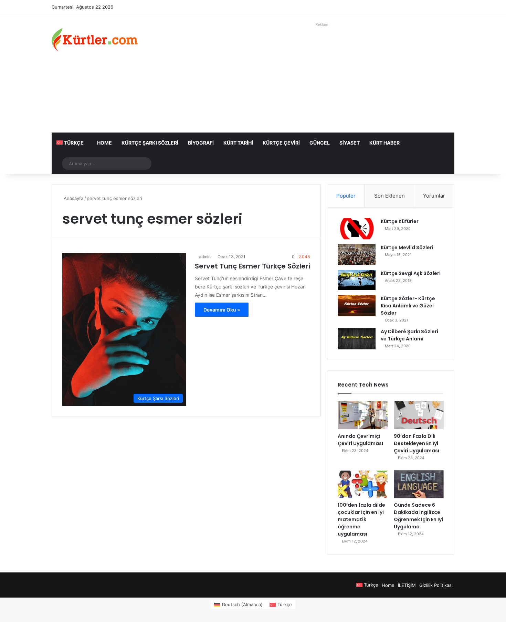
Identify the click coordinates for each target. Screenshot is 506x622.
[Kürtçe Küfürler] (357, 228)
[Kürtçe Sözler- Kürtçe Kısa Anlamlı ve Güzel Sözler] (357, 305)
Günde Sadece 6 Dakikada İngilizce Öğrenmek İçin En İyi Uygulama (418, 516)
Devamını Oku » (221, 310)
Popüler (346, 195)
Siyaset (349, 143)
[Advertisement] (321, 77)
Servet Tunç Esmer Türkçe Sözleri (252, 266)
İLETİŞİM (407, 585)
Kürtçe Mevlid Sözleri (407, 247)
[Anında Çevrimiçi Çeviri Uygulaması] (363, 415)
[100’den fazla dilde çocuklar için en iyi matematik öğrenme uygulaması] (363, 484)
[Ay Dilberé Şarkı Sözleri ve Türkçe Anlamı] (357, 338)
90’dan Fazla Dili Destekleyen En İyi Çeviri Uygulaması (416, 443)
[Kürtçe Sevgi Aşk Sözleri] (357, 280)
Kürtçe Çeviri (281, 143)
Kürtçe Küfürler (400, 221)
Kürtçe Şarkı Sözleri (150, 143)
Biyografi (201, 143)
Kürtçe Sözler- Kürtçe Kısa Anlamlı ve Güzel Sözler (408, 305)
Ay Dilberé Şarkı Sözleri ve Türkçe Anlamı (409, 335)
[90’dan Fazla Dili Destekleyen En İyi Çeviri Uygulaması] (419, 415)
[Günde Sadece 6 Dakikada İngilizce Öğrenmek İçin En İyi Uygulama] (419, 484)
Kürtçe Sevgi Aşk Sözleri (411, 273)
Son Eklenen (389, 195)
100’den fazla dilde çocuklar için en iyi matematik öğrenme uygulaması (361, 519)
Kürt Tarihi (238, 143)
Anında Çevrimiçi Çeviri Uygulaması (360, 440)
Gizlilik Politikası (436, 585)
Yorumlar (434, 195)
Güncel (319, 143)
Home (104, 143)
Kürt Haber (384, 143)
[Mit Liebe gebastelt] (95, 39)
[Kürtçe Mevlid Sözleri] (357, 254)
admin (205, 256)
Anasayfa (72, 198)
